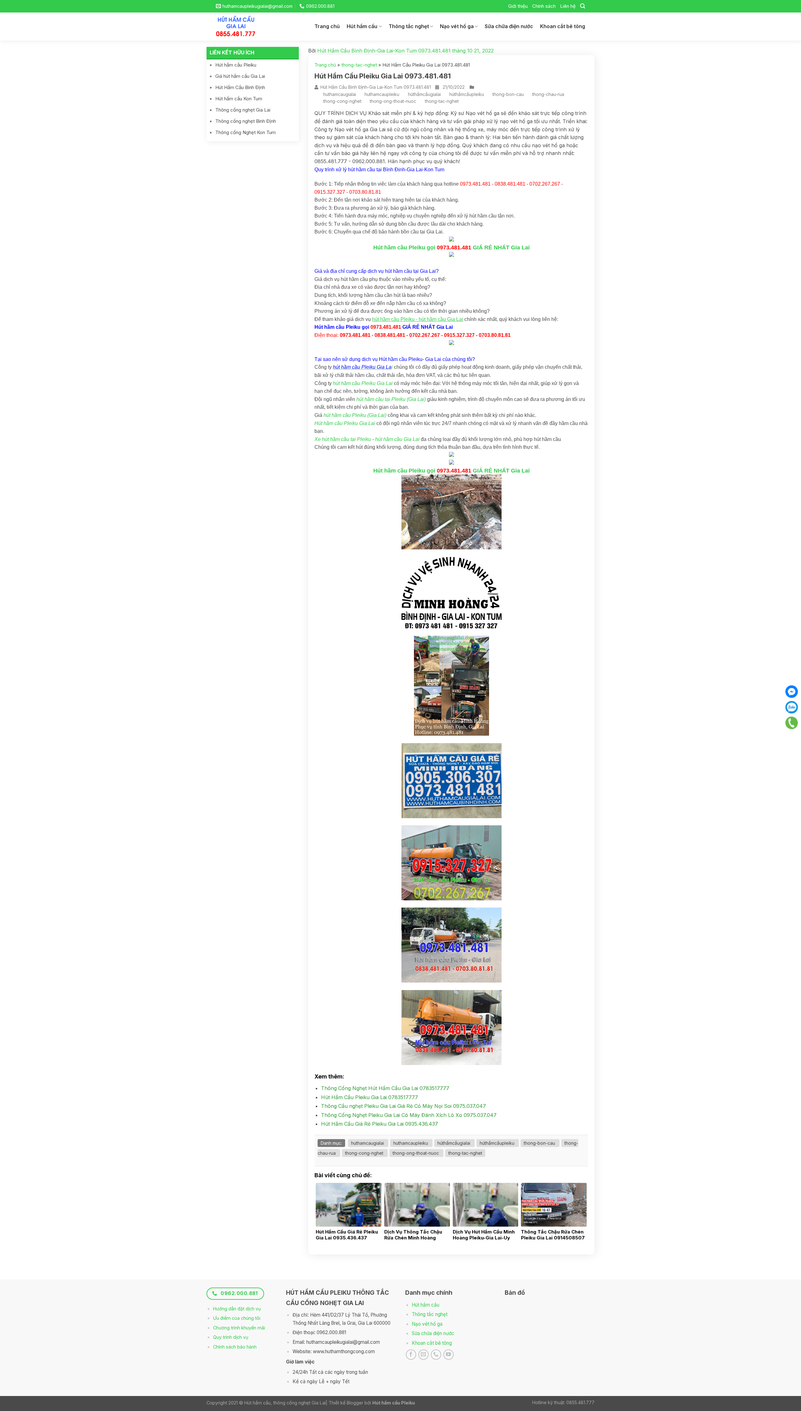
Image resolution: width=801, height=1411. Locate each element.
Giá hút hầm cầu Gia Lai (240, 76)
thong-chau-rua (548, 94)
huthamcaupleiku (382, 94)
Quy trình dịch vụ (230, 1337)
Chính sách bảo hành (235, 1346)
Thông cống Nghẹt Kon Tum (245, 132)
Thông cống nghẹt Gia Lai (242, 110)
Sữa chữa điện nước (509, 26)
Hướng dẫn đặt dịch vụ (237, 1308)
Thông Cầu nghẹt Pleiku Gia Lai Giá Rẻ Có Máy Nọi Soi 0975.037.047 (403, 1106)
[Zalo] (791, 707)
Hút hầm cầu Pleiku (235, 65)
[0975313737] (791, 723)
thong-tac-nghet (359, 65)
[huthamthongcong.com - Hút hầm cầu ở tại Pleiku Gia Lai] (241, 27)
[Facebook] (791, 691)
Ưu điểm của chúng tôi (236, 1318)
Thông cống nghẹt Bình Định (245, 121)
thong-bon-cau (508, 94)
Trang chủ (327, 26)
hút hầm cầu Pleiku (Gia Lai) (355, 415)
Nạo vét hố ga (457, 26)
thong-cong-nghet (342, 101)
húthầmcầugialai (424, 94)
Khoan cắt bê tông (562, 26)
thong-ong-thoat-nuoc (393, 101)
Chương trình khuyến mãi (239, 1327)
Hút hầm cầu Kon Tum (238, 99)
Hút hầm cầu (362, 26)
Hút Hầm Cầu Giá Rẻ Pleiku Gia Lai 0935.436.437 (379, 1124)
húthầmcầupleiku (466, 94)
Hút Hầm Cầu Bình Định (240, 87)
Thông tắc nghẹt (409, 26)
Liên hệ (568, 6)
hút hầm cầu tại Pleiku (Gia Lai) (391, 399)
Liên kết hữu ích (232, 52)
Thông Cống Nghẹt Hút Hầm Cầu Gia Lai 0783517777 (385, 1088)
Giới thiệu (518, 6)
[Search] (582, 6)
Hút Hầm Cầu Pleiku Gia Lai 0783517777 (369, 1097)
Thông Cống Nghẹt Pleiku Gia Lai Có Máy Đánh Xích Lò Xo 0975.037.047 (409, 1115)
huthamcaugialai (339, 94)
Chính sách (544, 6)
